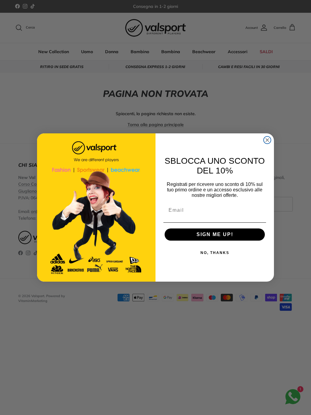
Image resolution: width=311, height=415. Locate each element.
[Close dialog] (267, 140)
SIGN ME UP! (215, 234)
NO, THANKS (214, 253)
